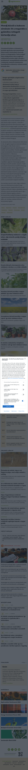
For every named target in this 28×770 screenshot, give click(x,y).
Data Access (14, 411)
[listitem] (14, 382)
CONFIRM (8, 406)
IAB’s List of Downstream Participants (15, 378)
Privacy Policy (21, 411)
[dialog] (14, 385)
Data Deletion (6, 411)
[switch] (23, 385)
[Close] (25, 359)
